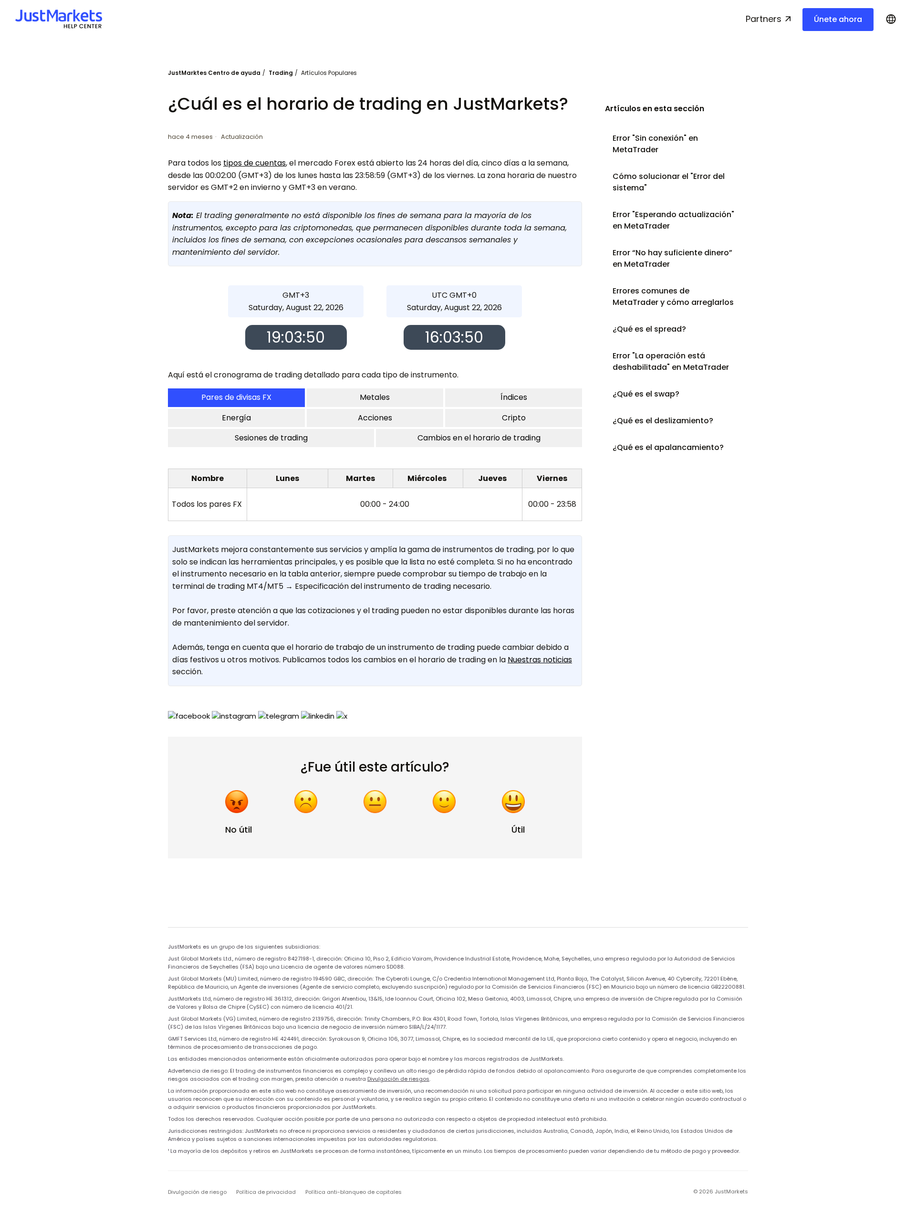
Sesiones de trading (271, 437)
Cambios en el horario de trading (479, 437)
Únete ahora (838, 19)
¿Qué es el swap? (646, 393)
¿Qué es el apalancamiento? (668, 447)
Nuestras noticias (540, 659)
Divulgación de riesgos (398, 1079)
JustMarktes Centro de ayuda (214, 73)
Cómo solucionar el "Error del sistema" (669, 182)
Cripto (514, 417)
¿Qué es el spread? (649, 329)
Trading (281, 73)
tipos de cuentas (254, 162)
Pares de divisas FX (236, 397)
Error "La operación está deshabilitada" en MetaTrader (671, 361)
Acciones (375, 417)
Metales (375, 397)
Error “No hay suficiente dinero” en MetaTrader (672, 258)
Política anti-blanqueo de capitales (353, 1192)
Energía (236, 417)
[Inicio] (58, 19)
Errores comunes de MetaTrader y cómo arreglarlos (673, 296)
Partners (763, 19)
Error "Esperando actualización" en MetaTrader (673, 220)
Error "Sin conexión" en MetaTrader (655, 144)
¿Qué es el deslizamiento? (663, 420)
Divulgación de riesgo (197, 1192)
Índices (513, 397)
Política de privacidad (266, 1192)
